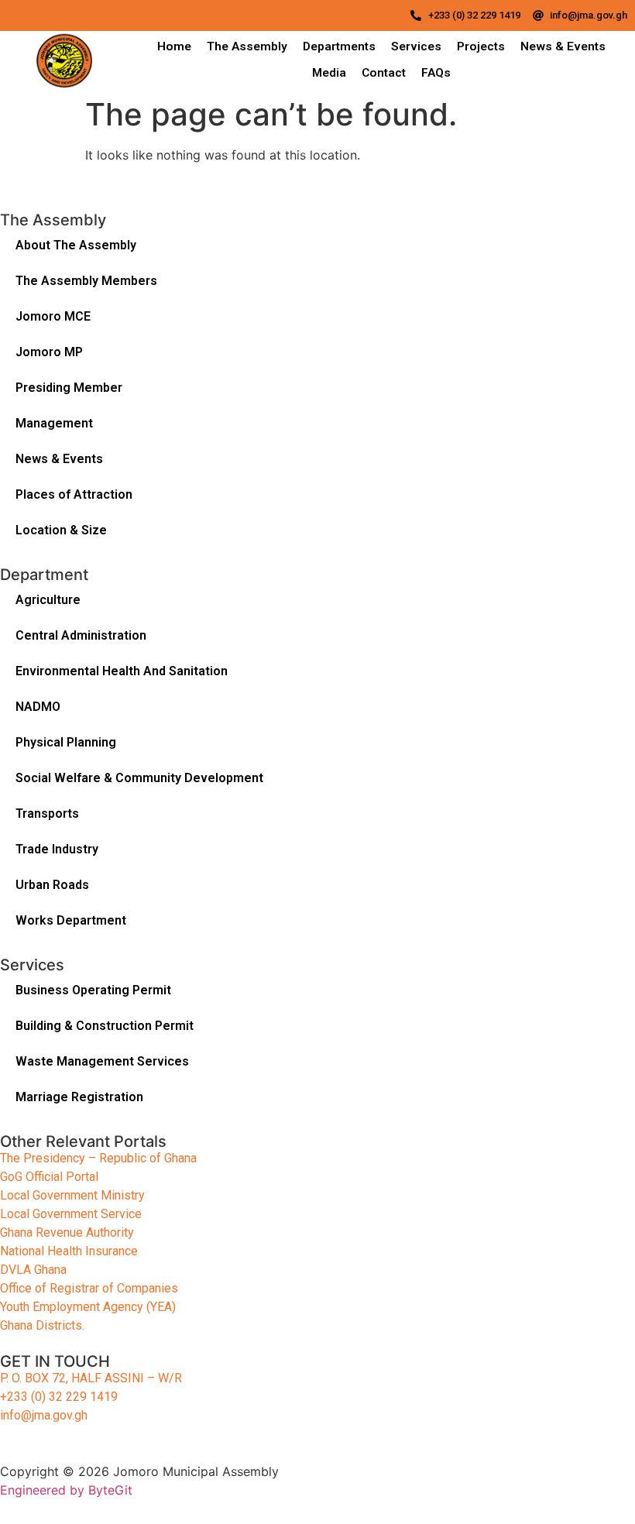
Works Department (70, 920)
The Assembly (247, 46)
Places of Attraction (73, 494)
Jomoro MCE (53, 316)
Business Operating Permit (93, 990)
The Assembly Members (86, 280)
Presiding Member (68, 387)
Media (329, 73)
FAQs (436, 73)
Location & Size (61, 530)
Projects (481, 46)
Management (54, 423)
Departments (339, 46)
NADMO (37, 706)
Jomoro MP (49, 352)
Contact (384, 73)
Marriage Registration (79, 1097)
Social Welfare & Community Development (139, 778)
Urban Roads (52, 884)
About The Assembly (75, 245)
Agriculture (49, 599)
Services (416, 46)
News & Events (563, 46)
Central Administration (80, 635)
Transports (47, 813)
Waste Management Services (102, 1061)
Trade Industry (56, 849)
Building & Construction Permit (104, 1025)
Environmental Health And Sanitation (121, 671)
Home (174, 46)
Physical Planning (65, 742)
